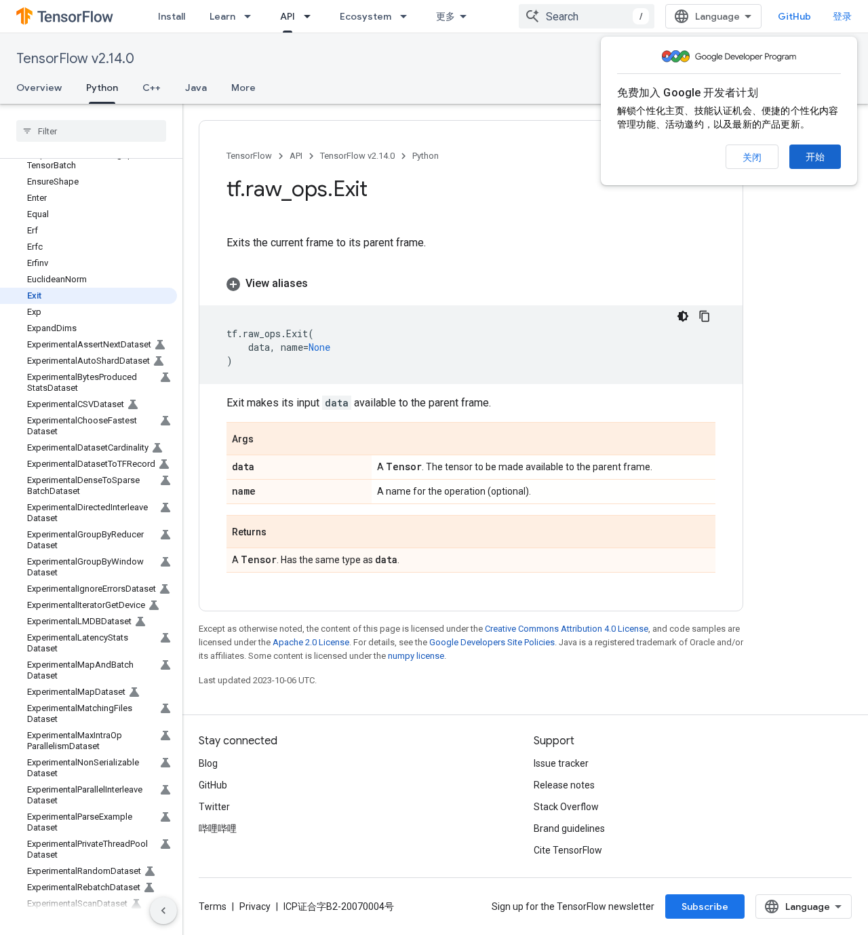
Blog (208, 763)
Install (171, 16)
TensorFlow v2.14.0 (75, 58)
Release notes (564, 785)
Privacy (255, 906)
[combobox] (586, 16)
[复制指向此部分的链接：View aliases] (321, 283)
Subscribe (705, 906)
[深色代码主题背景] (683, 316)
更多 (445, 16)
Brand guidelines (569, 828)
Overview (39, 87)
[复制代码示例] (704, 316)
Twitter (214, 806)
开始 (815, 157)
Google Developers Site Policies (492, 642)
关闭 (752, 157)
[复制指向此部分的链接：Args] (267, 440)
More (243, 87)
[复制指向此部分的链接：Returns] (280, 532)
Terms (212, 906)
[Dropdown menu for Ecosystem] (407, 16)
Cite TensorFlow (568, 850)
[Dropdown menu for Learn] (251, 16)
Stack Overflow (566, 806)
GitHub (794, 16)
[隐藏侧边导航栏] (163, 910)
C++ (151, 87)
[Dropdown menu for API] (311, 16)
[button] (470, 283)
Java (196, 87)
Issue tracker (561, 763)
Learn (222, 16)
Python (102, 87)
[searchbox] (91, 131)
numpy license (416, 656)
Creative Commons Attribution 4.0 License (566, 629)
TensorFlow (249, 156)
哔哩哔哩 (218, 828)
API (287, 16)
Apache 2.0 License (311, 642)
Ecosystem (365, 16)
